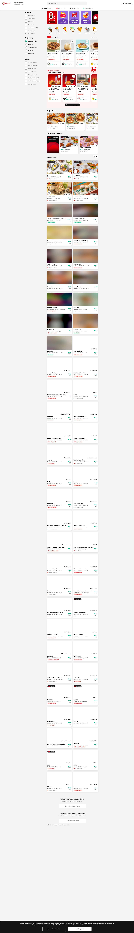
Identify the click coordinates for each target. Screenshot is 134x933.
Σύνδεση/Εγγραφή (126, 3)
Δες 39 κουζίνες (29, 33)
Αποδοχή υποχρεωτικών (95, 924)
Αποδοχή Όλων (80, 929)
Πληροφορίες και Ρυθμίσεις (54, 929)
